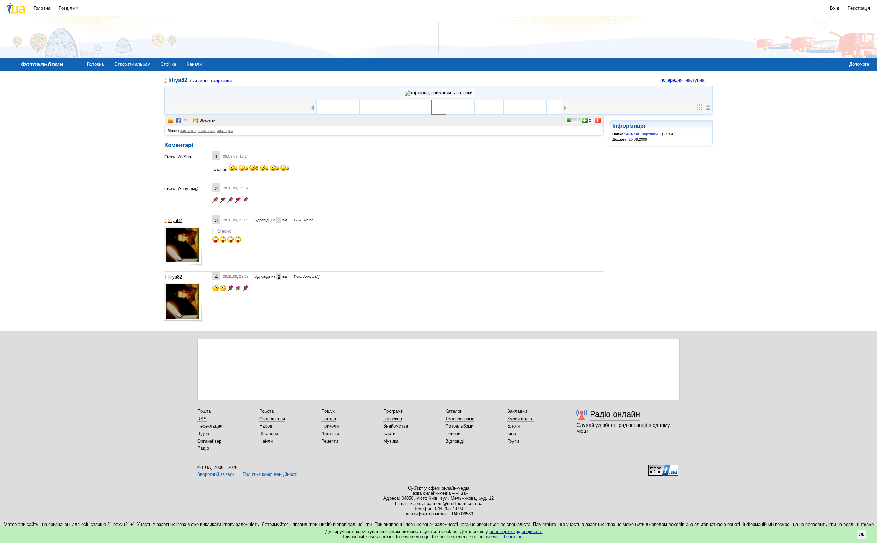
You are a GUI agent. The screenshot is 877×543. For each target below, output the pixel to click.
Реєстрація (859, 8)
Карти (389, 433)
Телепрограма (459, 418)
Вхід (834, 8)
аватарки (225, 130)
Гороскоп (392, 418)
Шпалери (268, 433)
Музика (390, 441)
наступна (694, 80)
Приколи (330, 426)
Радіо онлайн (615, 414)
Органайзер (209, 441)
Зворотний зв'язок (215, 474)
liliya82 (177, 80)
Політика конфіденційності (270, 474)
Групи (513, 441)
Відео (203, 433)
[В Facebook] (178, 120)
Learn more (515, 536)
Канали (194, 64)
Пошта (204, 411)
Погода (328, 418)
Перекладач (209, 426)
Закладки (517, 411)
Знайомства (395, 426)
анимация (206, 130)
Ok (861, 534)
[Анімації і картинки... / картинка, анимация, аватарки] (439, 93)
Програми (393, 411)
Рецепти (329, 441)
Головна (42, 8)
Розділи (67, 8)
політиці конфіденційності (516, 531)
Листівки (330, 433)
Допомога (859, 64)
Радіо (203, 448)
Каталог (453, 411)
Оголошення (272, 418)
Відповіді (454, 441)
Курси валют (520, 418)
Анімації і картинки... (214, 80)
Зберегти (207, 120)
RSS (202, 418)
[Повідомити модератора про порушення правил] (598, 120)
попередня (671, 80)
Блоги (513, 426)
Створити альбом (132, 64)
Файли (266, 441)
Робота (266, 411)
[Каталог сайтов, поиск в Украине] (663, 467)
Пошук (328, 411)
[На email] (170, 120)
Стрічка (168, 64)
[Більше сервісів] (185, 120)
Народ (265, 426)
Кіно (511, 433)
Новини (452, 433)
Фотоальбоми (459, 426)
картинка (188, 130)
